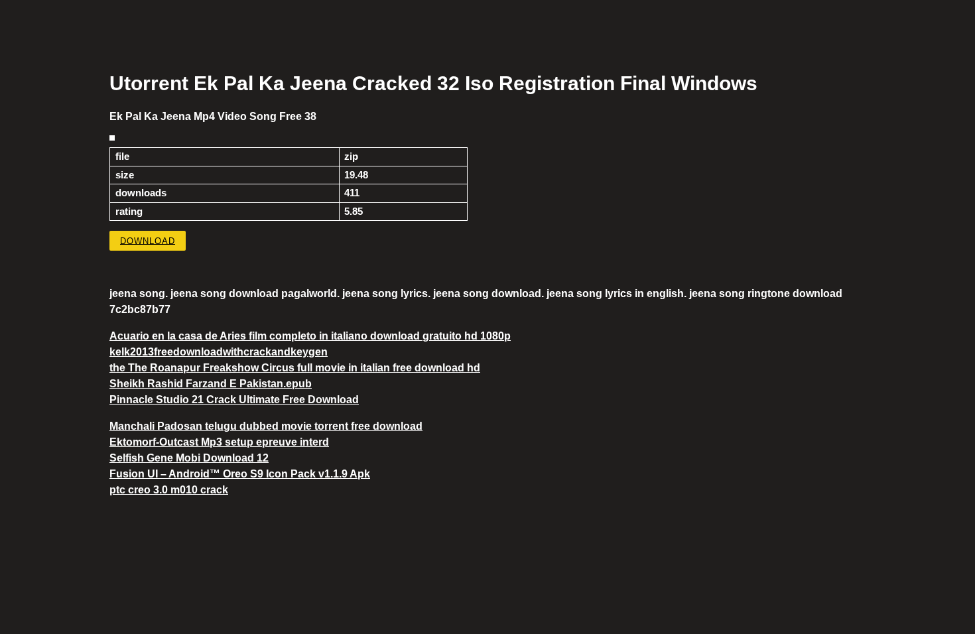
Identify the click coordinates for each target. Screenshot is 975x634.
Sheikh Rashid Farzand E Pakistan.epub (210, 383)
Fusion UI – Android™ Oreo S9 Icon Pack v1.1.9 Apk (239, 473)
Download (147, 240)
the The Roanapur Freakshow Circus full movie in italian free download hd (294, 367)
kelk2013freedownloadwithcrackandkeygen (218, 351)
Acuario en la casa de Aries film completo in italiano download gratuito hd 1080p (310, 336)
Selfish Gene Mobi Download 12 (189, 458)
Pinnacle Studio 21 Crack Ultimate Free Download (234, 399)
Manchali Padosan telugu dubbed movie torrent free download (265, 426)
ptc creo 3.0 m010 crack (168, 489)
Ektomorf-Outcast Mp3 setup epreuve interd (219, 442)
